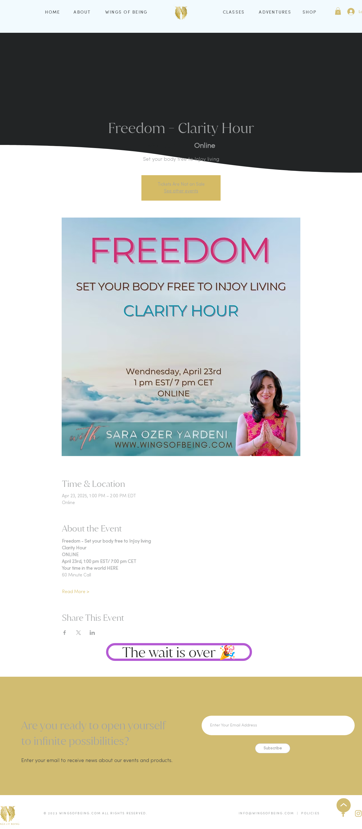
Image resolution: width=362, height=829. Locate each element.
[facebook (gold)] (343, 813)
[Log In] (350, 11)
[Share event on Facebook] (64, 632)
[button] (338, 11)
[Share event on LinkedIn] (92, 632)
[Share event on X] (78, 632)
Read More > (75, 592)
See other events (181, 191)
